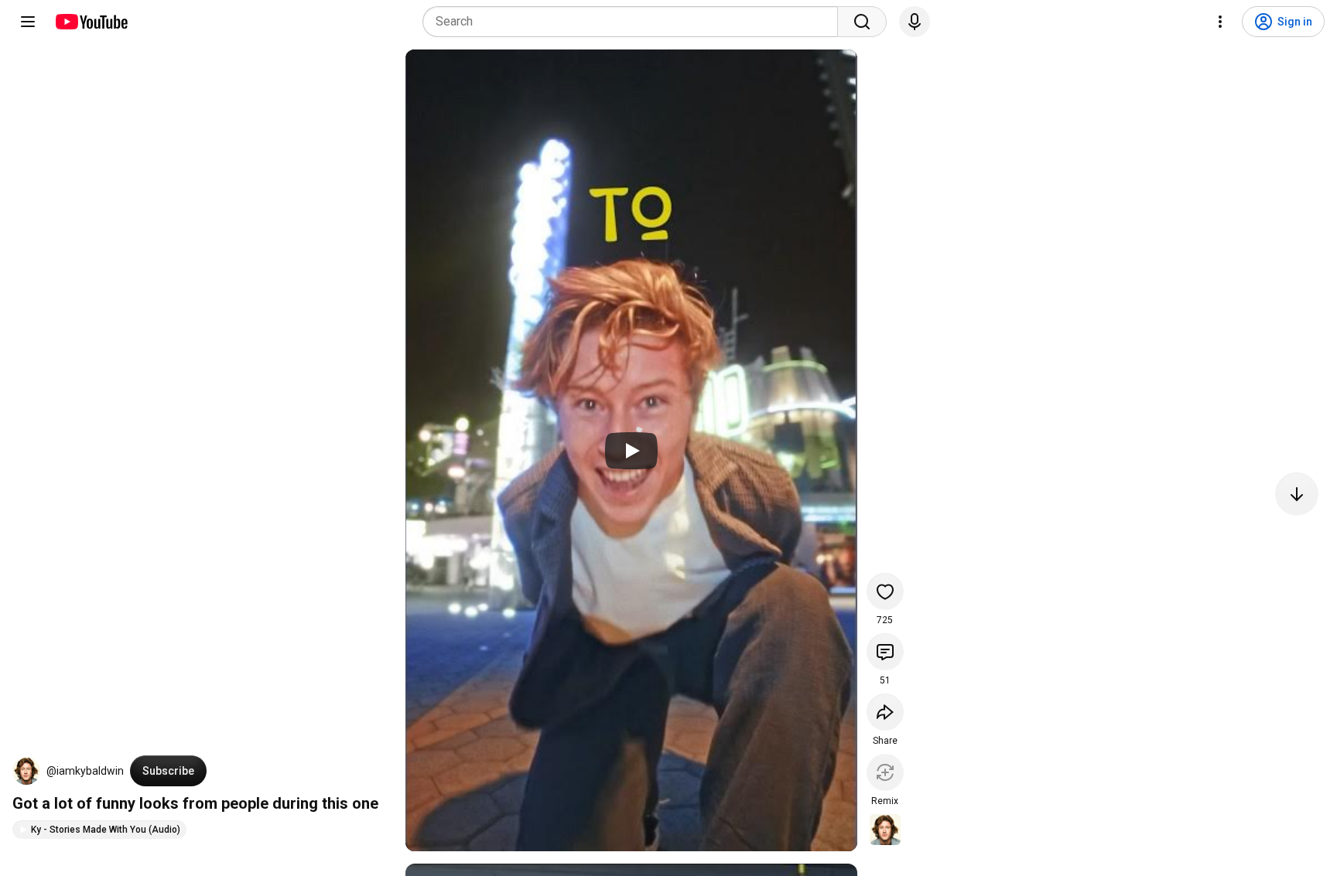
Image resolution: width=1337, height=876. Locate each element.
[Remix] (885, 772)
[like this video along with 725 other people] (885, 591)
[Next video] (1296, 494)
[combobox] (635, 21)
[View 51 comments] (885, 651)
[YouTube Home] (90, 21)
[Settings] (1220, 21)
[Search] (862, 21)
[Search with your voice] (914, 21)
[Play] (631, 450)
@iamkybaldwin (85, 771)
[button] (26, 771)
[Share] (885, 712)
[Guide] (28, 21)
